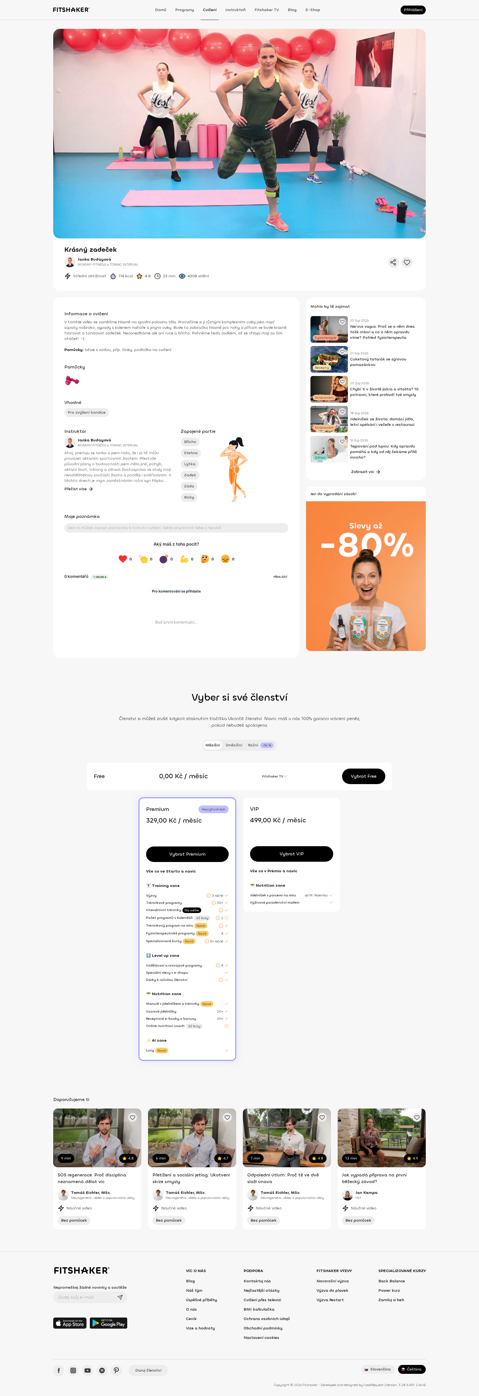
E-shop (312, 9)
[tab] (261, 745)
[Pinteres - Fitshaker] (116, 1370)
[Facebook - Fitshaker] (58, 1370)
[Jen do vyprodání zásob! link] (366, 575)
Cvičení (209, 9)
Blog (292, 9)
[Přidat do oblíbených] (406, 262)
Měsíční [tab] (212, 745)
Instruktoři (235, 9)
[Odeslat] (120, 1297)
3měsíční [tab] (234, 745)
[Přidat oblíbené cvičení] (132, 1117)
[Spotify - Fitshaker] (102, 1370)
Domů (160, 9)
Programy (184, 9)
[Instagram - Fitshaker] (73, 1370)
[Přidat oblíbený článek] (342, 321)
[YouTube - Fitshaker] (87, 1370)
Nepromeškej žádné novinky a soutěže (90, 1287)
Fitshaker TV (266, 9)
